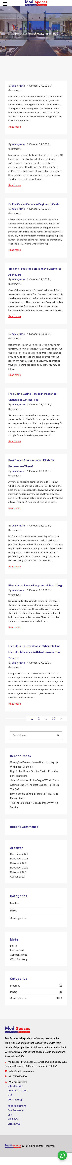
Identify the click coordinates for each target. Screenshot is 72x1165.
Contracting (15, 1099)
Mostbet (15, 902)
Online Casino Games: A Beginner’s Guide (33, 204)
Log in (13, 945)
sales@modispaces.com (21, 1071)
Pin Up (13, 910)
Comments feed (18, 954)
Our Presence (16, 1110)
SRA (10, 1094)
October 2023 (18, 862)
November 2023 (19, 858)
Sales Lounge (15, 1085)
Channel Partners (18, 1090)
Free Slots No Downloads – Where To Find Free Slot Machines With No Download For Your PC (34, 651)
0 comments (15, 90)
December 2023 (19, 853)
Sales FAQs (14, 1123)
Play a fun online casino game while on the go (35, 585)
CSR (10, 1114)
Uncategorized (18, 917)
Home (17, 33)
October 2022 (18, 871)
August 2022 (17, 876)
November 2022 (19, 867)
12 (53, 718)
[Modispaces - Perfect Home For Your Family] (36, 2)
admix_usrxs (18, 85)
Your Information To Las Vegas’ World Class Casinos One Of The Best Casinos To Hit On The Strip (34, 785)
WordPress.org (18, 959)
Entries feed (17, 950)
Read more (14, 126)
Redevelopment (17, 1105)
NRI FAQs (13, 1119)
